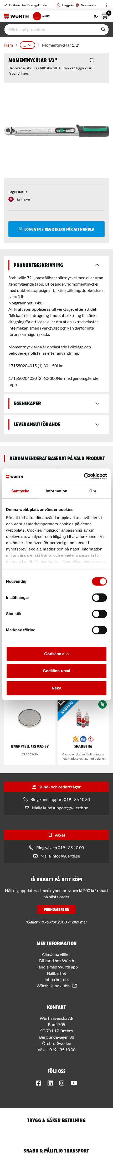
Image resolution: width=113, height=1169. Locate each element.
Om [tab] (92, 491)
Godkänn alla (56, 654)
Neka (56, 688)
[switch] (99, 597)
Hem (8, 44)
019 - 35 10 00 (62, 1049)
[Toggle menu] (106, 5)
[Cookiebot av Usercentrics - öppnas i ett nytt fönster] (84, 476)
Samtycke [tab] (20, 491)
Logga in (68, 5)
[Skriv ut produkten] (92, 60)
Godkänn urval (56, 671)
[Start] (16, 16)
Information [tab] (56, 491)
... (24, 44)
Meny (46, 16)
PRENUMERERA (56, 909)
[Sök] (103, 29)
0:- (101, 15)
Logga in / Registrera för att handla (59, 229)
